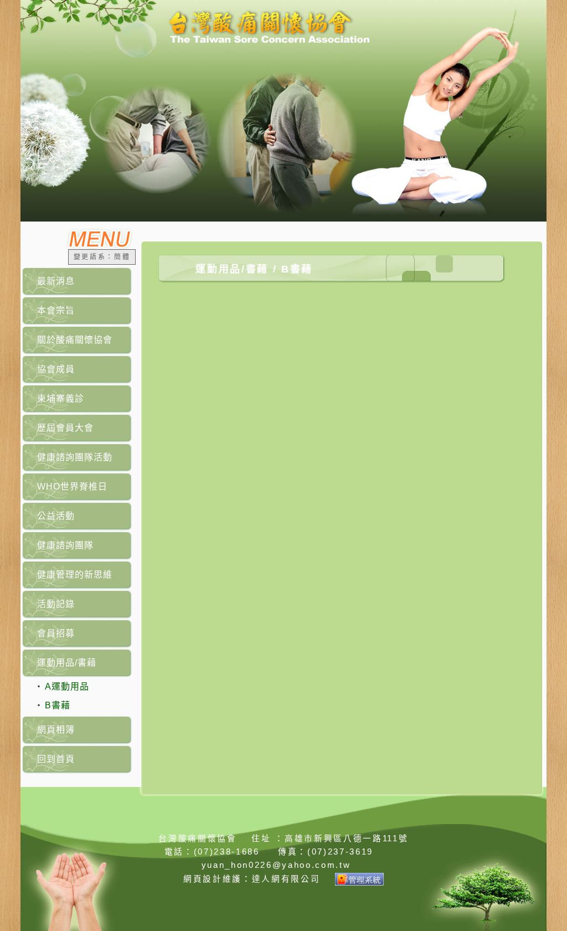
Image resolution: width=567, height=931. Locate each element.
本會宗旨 (56, 310)
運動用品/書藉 (66, 662)
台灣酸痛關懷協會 (197, 838)
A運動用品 (67, 686)
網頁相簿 (56, 729)
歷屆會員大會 (65, 428)
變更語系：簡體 (102, 257)
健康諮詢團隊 (65, 545)
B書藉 (57, 705)
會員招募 (56, 633)
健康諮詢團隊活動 (74, 457)
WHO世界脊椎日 (72, 486)
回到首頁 (56, 759)
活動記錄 (56, 604)
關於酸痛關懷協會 (74, 339)
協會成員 (56, 369)
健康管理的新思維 (74, 574)
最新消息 (56, 281)
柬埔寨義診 (60, 398)
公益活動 (56, 516)
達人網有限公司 (286, 879)
